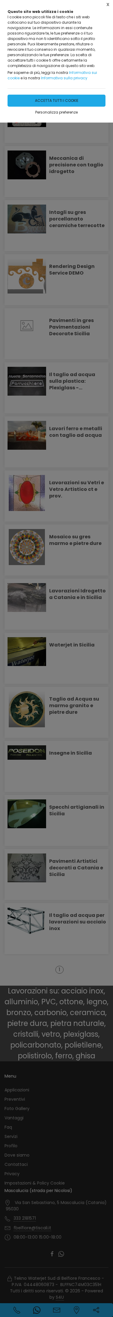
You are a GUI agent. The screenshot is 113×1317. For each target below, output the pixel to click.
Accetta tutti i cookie (56, 100)
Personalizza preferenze (56, 112)
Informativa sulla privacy (64, 78)
